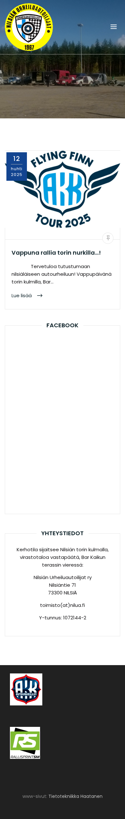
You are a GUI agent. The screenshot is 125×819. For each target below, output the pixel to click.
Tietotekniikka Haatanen (75, 796)
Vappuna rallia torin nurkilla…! (56, 253)
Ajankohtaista (27, 223)
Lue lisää (22, 295)
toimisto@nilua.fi (37, 233)
